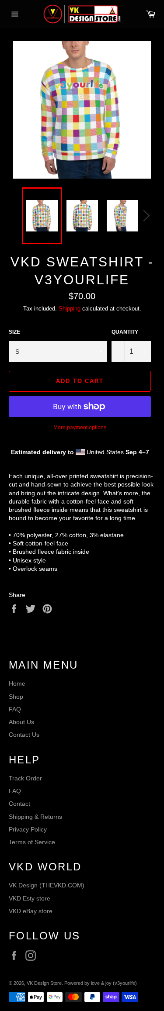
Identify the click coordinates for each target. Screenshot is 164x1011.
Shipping (69, 308)
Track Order (25, 778)
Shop (16, 696)
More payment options (79, 427)
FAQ (15, 709)
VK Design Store (44, 983)
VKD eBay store (30, 910)
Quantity (125, 332)
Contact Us (24, 734)
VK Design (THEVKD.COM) (46, 885)
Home (17, 683)
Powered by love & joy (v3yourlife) (100, 983)
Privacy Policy (28, 829)
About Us (21, 721)
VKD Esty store (29, 898)
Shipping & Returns (35, 816)
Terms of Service (32, 841)
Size (14, 332)
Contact (19, 803)
